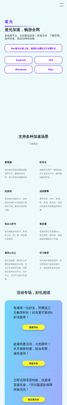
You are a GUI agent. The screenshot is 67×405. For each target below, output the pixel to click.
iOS (51, 60)
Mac (50, 69)
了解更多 (33, 144)
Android (21, 60)
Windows (21, 69)
